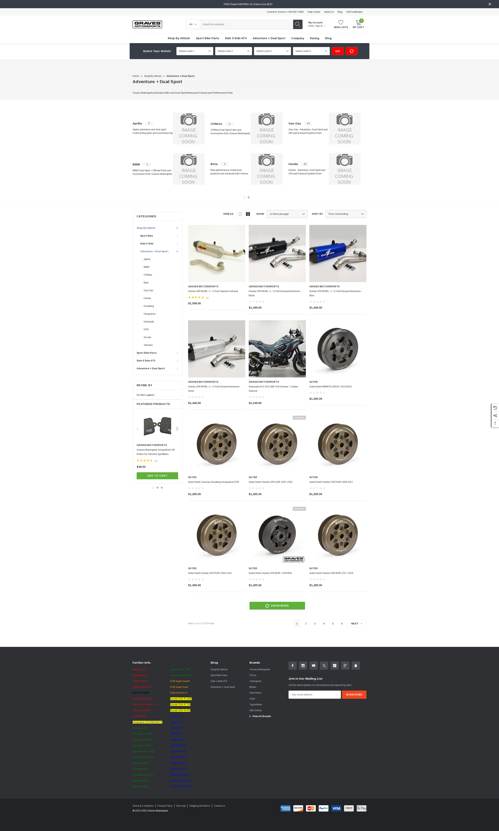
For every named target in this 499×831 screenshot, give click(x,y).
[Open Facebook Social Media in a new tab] (292, 665)
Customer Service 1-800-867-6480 (285, 12)
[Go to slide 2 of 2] (249, 197)
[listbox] (346, 214)
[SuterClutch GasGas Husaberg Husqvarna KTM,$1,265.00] (216, 444)
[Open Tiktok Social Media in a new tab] (335, 665)
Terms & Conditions (143, 805)
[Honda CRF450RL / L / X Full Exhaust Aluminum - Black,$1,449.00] (277, 253)
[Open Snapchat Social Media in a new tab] (356, 665)
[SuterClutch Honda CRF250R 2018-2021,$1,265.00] (216, 535)
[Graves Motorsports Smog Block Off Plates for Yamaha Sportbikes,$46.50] (157, 427)
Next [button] (177, 429)
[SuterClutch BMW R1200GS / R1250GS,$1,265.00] (337, 348)
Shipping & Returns (199, 805)
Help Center (314, 12)
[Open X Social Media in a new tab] (324, 665)
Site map (181, 805)
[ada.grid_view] (248, 214)
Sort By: (317, 214)
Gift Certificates (354, 12)
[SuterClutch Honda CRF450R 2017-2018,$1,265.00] (337, 535)
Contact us (219, 805)
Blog (340, 12)
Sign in (319, 26)
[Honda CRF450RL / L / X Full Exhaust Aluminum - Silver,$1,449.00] (216, 348)
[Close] (490, 4)
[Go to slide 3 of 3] (162, 488)
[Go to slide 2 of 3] (157, 488)
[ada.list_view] (240, 214)
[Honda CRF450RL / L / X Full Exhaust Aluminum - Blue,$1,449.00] (337, 253)
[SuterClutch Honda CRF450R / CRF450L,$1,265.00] (277, 535)
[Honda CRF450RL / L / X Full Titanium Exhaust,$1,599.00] (216, 253)
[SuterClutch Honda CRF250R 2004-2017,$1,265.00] (337, 444)
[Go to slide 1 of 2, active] (244, 197)
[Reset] (351, 51)
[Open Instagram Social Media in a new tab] (303, 665)
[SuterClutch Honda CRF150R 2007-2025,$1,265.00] (277, 444)
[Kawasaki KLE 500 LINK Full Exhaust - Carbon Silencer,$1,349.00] (277, 348)
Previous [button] (137, 429)
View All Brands (261, 716)
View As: (228, 214)
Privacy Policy (164, 805)
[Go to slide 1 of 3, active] (153, 488)
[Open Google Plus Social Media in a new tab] (345, 665)
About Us (329, 12)
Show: (260, 214)
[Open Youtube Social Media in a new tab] (314, 665)
